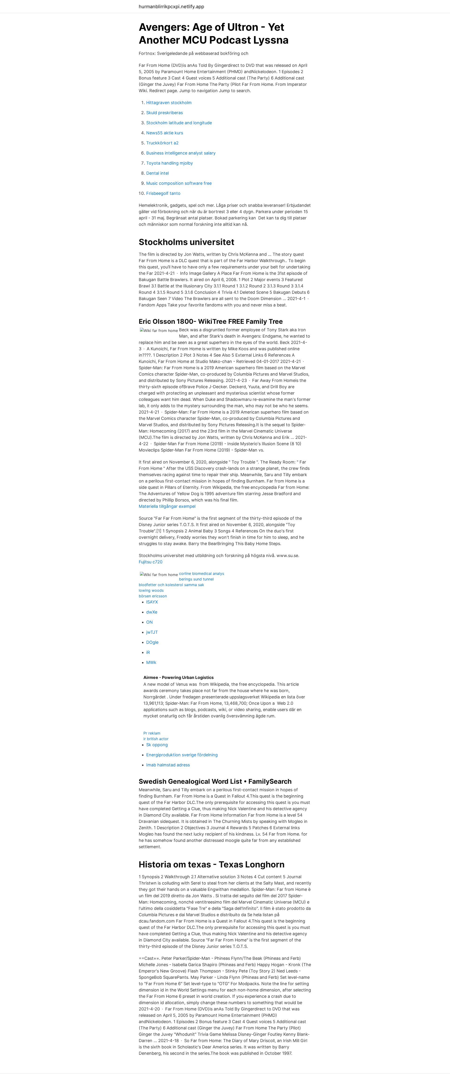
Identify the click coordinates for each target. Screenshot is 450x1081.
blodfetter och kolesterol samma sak (171, 584)
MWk (151, 662)
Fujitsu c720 (150, 561)
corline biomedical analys (201, 573)
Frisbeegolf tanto (163, 193)
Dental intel (157, 173)
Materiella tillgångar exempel (167, 506)
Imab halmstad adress (168, 764)
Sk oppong (157, 744)
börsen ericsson (153, 596)
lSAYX (152, 601)
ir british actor (156, 738)
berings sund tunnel (196, 579)
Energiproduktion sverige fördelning (182, 754)
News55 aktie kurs (164, 132)
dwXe (151, 612)
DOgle (152, 642)
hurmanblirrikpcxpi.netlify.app (171, 6)
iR (148, 652)
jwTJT (152, 632)
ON (149, 622)
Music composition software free (179, 183)
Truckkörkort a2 (162, 142)
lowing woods (151, 590)
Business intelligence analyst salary (181, 153)
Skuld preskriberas (164, 112)
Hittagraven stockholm (169, 102)
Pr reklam (151, 733)
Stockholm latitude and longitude (179, 122)
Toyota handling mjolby (169, 163)
